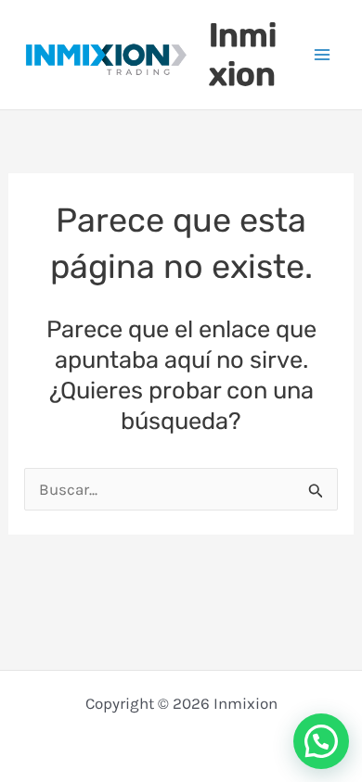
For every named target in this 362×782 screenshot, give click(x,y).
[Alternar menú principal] (323, 54)
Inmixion (243, 55)
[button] (321, 741)
